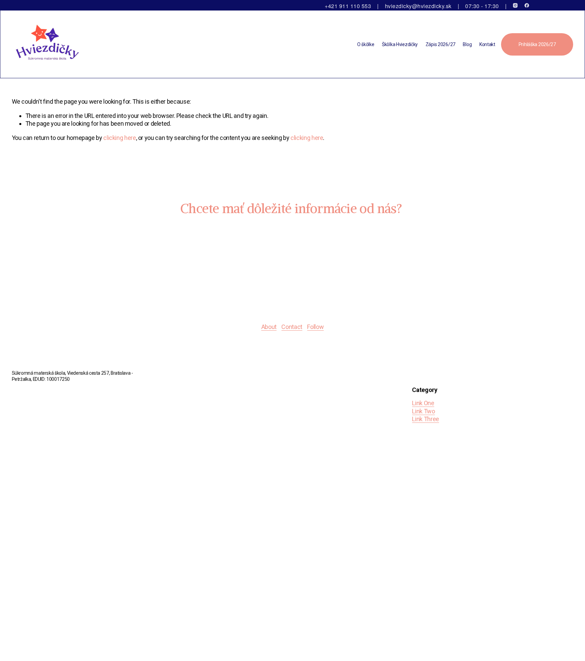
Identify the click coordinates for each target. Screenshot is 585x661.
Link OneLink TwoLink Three (425, 410)
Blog (467, 44)
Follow (315, 326)
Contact (291, 326)
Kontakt (487, 44)
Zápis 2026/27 (440, 44)
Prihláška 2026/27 (537, 44)
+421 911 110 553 (348, 6)
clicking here (119, 137)
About (269, 326)
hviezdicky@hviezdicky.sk (418, 6)
